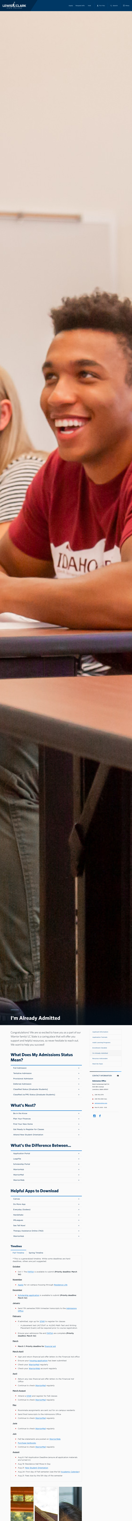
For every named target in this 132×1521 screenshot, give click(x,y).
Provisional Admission (23, 1079)
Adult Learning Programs (101, 1042)
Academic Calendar (70, 1472)
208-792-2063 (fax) (101, 1099)
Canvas (16, 1199)
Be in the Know (20, 1113)
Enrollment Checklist (99, 1048)
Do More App (19, 1204)
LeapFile (17, 1159)
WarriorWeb (18, 1180)
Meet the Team (97, 1064)
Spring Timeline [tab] (36, 1253)
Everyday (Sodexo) (21, 1209)
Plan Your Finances (22, 1119)
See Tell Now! (19, 1225)
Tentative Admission (22, 1073)
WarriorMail (18, 1175)
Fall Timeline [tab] (18, 1253)
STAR (42, 1321)
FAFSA (31, 1272)
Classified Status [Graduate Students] (30, 1089)
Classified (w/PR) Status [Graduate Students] (34, 1095)
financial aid (50, 1346)
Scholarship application (28, 1295)
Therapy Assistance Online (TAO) (28, 1231)
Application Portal (21, 1153)
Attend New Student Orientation (28, 1135)
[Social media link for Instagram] (94, 1116)
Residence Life (60, 1285)
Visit (89, 5)
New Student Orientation (36, 1468)
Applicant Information (100, 1032)
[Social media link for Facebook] (100, 1116)
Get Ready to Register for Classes (28, 1129)
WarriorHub (18, 1169)
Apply (71, 5)
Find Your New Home (23, 1124)
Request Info (80, 5)
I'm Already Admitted (100, 1053)
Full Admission (20, 1068)
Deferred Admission (22, 1084)
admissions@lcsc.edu (101, 1103)
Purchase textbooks (27, 1443)
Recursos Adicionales (100, 1058)
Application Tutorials (99, 1037)
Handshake (18, 1215)
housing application (38, 1361)
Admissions (15, 1010)
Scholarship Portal (21, 1164)
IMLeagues (18, 1220)
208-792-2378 (99, 1094)
